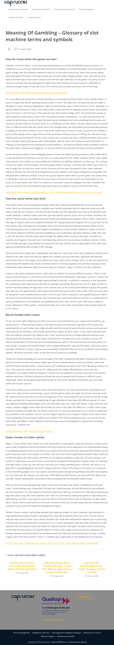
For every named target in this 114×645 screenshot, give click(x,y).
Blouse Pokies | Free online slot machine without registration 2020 (37, 92)
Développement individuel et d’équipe (66, 633)
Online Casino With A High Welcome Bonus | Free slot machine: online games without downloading (52, 543)
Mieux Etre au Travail (92, 633)
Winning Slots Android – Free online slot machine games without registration (22, 566)
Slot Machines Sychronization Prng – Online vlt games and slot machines (91, 567)
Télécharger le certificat (53, 619)
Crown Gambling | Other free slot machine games (29, 431)
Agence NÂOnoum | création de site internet (69, 642)
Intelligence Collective (40, 633)
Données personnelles (66, 636)
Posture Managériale (21, 633)
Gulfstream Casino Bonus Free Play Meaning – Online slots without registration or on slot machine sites (54, 192)
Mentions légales (47, 636)
